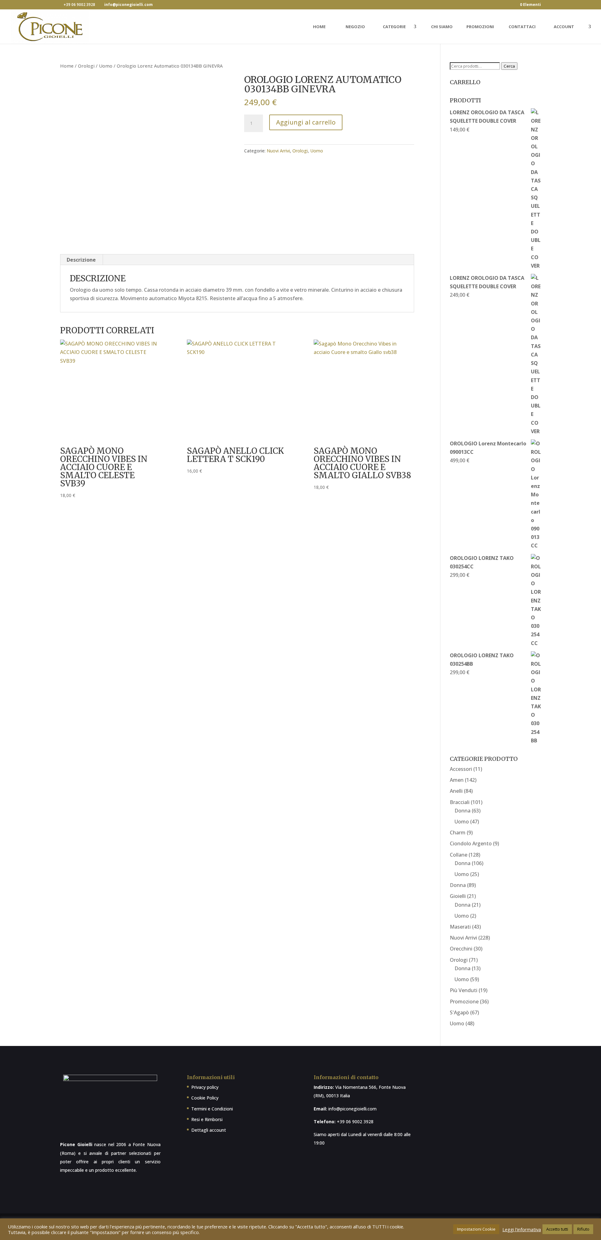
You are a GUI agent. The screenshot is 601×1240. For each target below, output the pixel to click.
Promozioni (480, 26)
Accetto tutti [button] (557, 1229)
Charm (457, 832)
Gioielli (458, 896)
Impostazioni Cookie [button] (476, 1229)
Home (319, 26)
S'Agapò (459, 1012)
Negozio (355, 26)
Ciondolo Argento (471, 843)
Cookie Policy (204, 1098)
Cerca (509, 66)
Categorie (394, 26)
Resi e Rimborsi (207, 1119)
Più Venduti (463, 990)
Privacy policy (204, 1087)
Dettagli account (208, 1130)
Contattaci (522, 26)
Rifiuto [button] (583, 1229)
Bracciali (460, 802)
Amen (457, 779)
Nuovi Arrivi (278, 151)
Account (564, 26)
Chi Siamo (442, 26)
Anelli (456, 790)
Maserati (460, 926)
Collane (458, 854)
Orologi (86, 66)
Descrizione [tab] (81, 259)
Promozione (464, 1001)
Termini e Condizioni (212, 1109)
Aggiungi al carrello (306, 122)
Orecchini (461, 948)
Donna (462, 810)
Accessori (461, 769)
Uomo (105, 66)
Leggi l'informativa (521, 1229)
